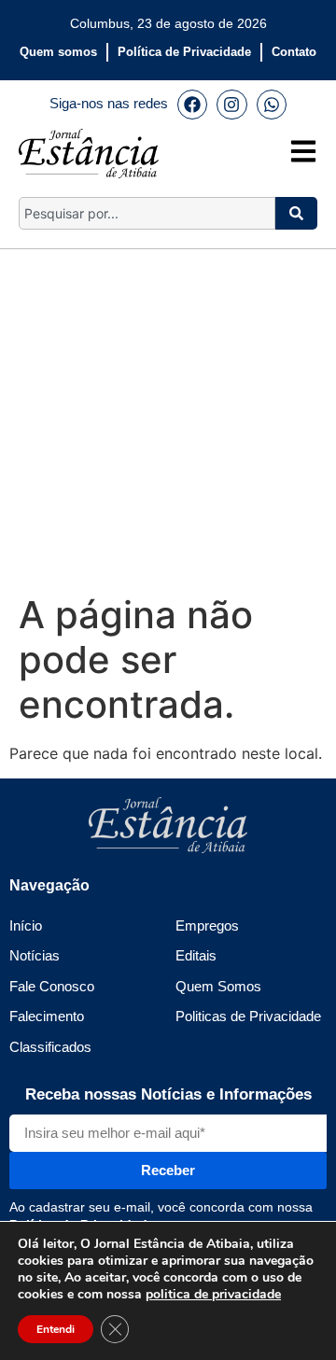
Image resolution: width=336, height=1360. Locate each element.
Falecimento (46, 1016)
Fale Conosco (51, 986)
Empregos (207, 925)
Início (25, 925)
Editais (196, 955)
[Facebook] (192, 104)
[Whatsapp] (272, 104)
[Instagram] (231, 104)
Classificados (50, 1047)
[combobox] (147, 213)
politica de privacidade (213, 1294)
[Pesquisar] (296, 213)
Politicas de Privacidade (248, 1016)
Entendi (55, 1329)
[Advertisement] (168, 417)
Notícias (34, 955)
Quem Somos (218, 986)
